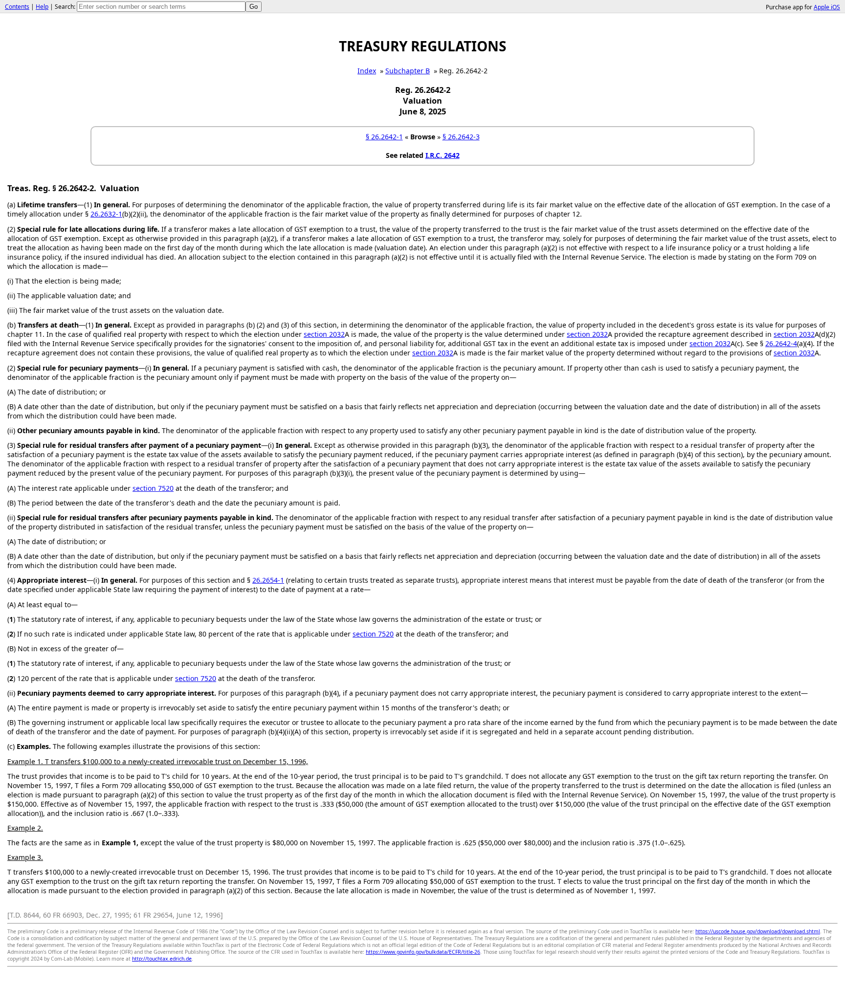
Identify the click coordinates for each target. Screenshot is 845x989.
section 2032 (324, 334)
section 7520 (153, 488)
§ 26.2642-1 (384, 136)
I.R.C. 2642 (442, 155)
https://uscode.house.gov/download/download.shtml (757, 931)
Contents (17, 6)
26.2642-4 (781, 343)
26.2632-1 (106, 214)
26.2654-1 (268, 580)
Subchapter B (407, 70)
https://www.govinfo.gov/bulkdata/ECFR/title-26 (423, 951)
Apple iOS (827, 7)
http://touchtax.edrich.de (162, 958)
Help (42, 6)
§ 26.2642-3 (461, 136)
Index (366, 70)
